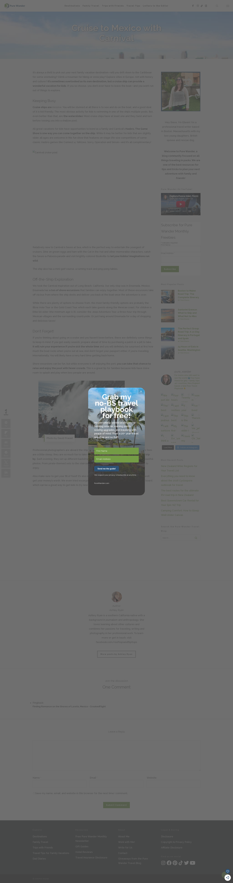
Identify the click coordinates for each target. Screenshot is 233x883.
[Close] (141, 391)
